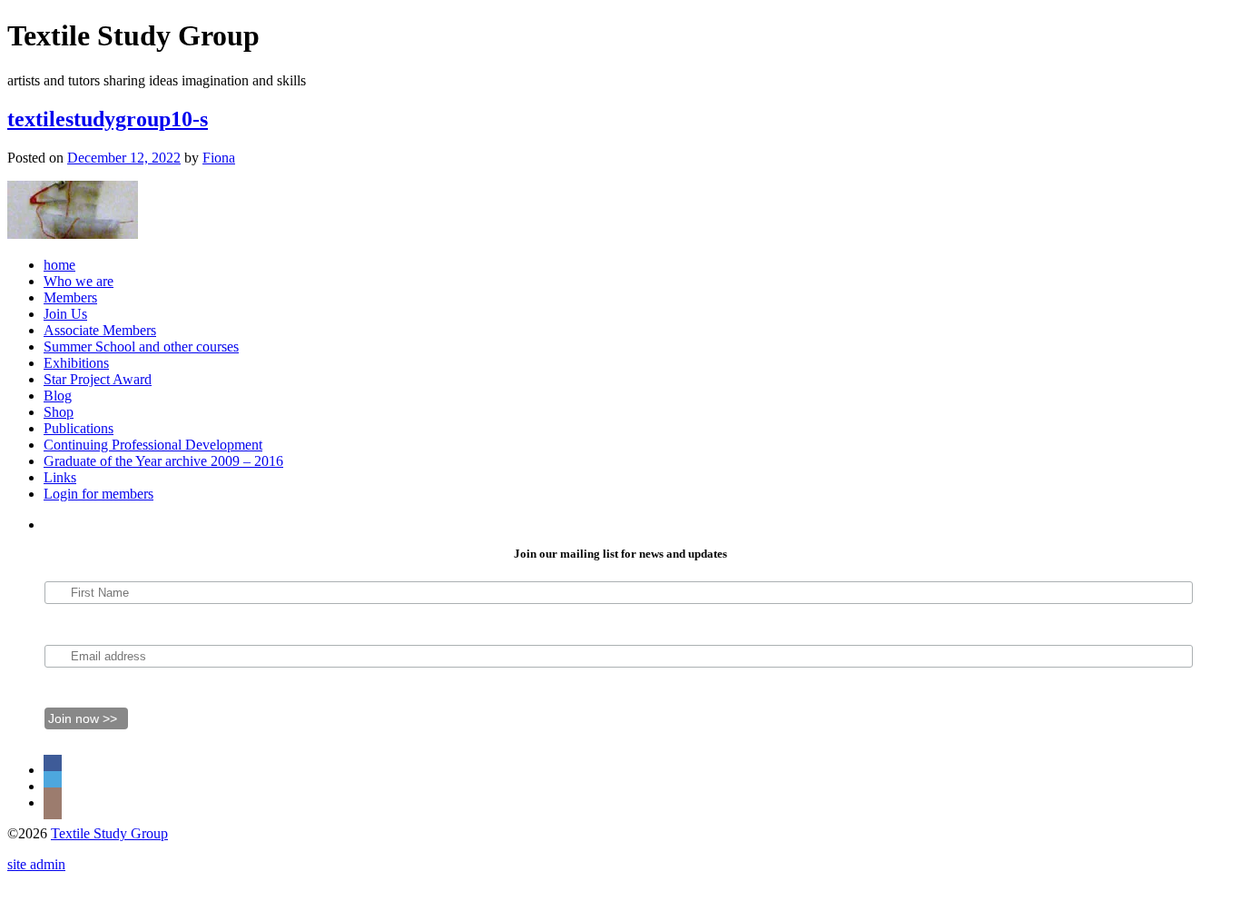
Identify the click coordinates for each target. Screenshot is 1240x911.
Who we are (78, 281)
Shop (59, 412)
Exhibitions (76, 363)
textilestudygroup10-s (107, 119)
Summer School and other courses (141, 346)
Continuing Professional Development (153, 444)
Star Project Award (98, 379)
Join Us (65, 314)
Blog (58, 395)
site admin (36, 864)
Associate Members (100, 330)
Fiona (218, 157)
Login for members (98, 493)
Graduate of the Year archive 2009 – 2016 (163, 461)
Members (70, 297)
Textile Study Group (109, 833)
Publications (78, 428)
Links (60, 477)
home (59, 264)
